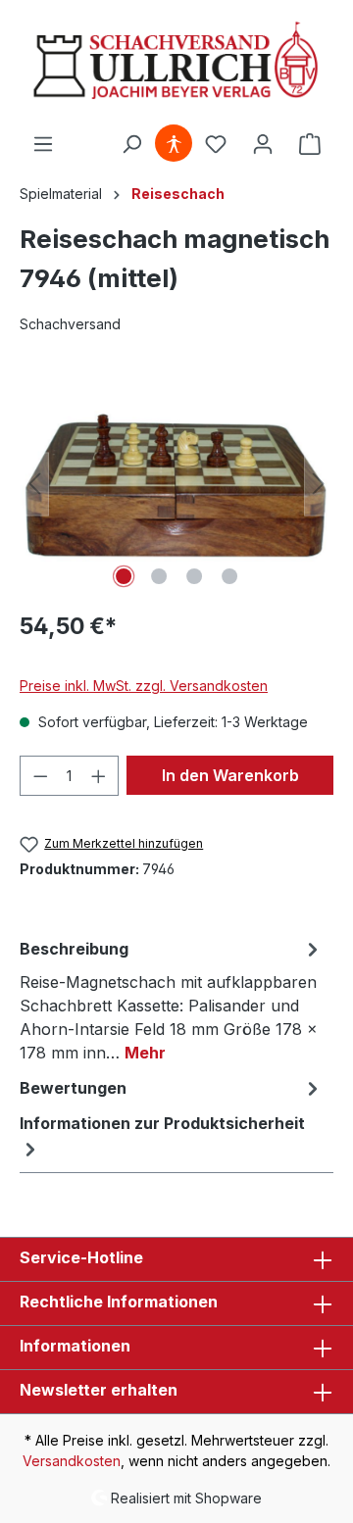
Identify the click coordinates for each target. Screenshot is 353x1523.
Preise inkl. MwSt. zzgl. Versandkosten (144, 685)
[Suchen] (131, 144)
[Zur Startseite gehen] (176, 62)
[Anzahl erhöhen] (99, 776)
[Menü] (43, 144)
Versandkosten (72, 1460)
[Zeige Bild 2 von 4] (159, 576)
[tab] (172, 999)
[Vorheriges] (34, 484)
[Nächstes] (318, 484)
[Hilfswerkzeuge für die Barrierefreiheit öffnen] (173, 144)
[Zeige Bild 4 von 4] (229, 576)
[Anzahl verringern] (40, 776)
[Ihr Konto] (262, 144)
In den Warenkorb (230, 775)
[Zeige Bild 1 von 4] (123, 576)
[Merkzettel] (215, 144)
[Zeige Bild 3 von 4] (194, 576)
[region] (176, 483)
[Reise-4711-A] (176, 484)
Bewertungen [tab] (73, 1088)
